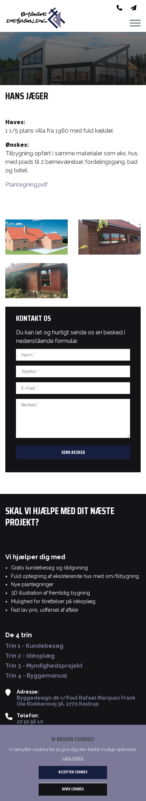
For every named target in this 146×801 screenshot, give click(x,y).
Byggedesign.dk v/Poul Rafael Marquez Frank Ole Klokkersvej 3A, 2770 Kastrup (76, 701)
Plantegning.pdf (26, 184)
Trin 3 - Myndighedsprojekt (44, 666)
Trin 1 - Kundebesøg (34, 646)
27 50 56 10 (30, 721)
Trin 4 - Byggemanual (36, 676)
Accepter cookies (73, 772)
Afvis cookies (73, 789)
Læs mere (72, 758)
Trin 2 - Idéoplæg (30, 656)
